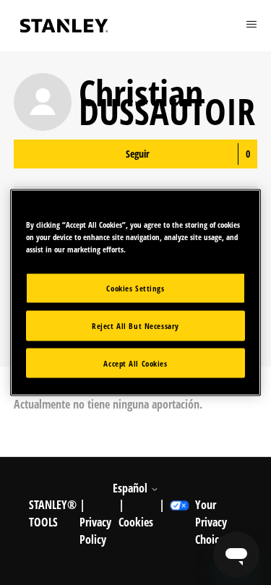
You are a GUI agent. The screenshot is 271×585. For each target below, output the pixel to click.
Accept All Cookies (135, 362)
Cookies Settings (135, 287)
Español (131, 488)
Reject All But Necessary (135, 325)
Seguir (138, 154)
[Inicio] (64, 25)
